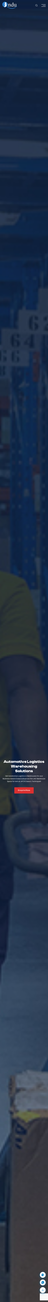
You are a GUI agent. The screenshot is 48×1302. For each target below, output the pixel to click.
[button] (43, 1275)
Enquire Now (24, 790)
